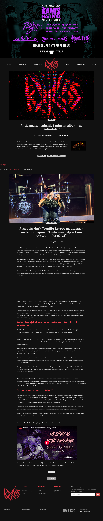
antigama (41, 156)
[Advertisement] (51, 288)
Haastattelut (51, 223)
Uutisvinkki (57, 490)
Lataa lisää (51, 478)
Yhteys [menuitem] (94, 64)
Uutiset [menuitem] (9, 64)
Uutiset (51, 120)
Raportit (40, 490)
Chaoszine (32, 259)
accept (51, 472)
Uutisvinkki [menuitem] (81, 64)
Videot (24, 494)
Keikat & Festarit (27, 492)
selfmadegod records (56, 156)
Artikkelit (41, 492)
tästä (40, 463)
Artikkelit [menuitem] (22, 64)
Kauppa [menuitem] (67, 64)
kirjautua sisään (14, 169)
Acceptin (38, 248)
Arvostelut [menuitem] (38, 64)
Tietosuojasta (58, 492)
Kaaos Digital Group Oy (86, 511)
